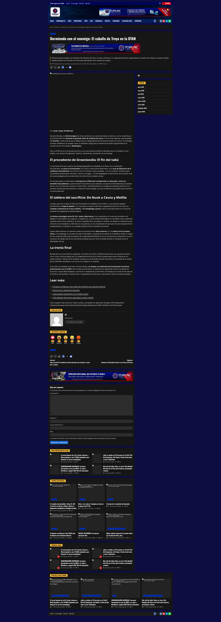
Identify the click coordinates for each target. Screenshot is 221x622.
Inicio (52, 21)
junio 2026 (141, 87)
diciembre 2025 (142, 108)
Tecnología (74, 3)
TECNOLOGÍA (116, 21)
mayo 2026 (141, 91)
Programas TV (60, 21)
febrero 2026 (141, 101)
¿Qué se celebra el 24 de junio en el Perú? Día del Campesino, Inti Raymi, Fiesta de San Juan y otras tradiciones (97, 458)
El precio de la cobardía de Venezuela (66, 290)
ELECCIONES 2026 (127, 21)
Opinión (87, 3)
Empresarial (78, 21)
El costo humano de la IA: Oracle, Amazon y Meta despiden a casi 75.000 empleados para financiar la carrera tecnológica (55, 458)
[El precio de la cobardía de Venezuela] (119, 493)
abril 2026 (141, 94)
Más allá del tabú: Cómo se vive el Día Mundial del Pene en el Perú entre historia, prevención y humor (97, 469)
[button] (160, 3)
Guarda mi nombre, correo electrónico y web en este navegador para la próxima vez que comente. (84, 438)
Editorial (53, 33)
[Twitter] (158, 21)
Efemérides (138, 21)
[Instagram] (161, 21)
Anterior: (70, 362)
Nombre (53, 418)
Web (51, 432)
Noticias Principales (119, 528)
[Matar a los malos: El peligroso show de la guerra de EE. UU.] (91, 493)
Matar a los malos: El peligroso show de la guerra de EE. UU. (90, 505)
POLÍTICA (107, 21)
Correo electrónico (56, 425)
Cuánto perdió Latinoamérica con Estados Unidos (70, 294)
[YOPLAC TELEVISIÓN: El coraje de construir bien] (91, 522)
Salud (68, 3)
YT (52, 64)
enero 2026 (141, 105)
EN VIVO (167, 3)
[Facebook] (155, 21)
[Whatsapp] (169, 21)
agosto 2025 (141, 112)
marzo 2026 (141, 98)
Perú (85, 21)
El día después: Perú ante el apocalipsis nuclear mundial (72, 298)
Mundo (81, 3)
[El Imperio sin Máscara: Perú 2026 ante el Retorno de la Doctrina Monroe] (63, 522)
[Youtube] (163, 21)
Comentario (54, 393)
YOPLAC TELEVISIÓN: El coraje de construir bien (88, 534)
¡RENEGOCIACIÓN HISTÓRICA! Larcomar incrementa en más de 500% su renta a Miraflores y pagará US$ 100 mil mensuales (55, 469)
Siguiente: (117, 361)
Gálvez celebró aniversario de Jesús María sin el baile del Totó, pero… (119, 534)
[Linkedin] (166, 21)
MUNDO (54, 595)
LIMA (91, 21)
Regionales (98, 21)
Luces (69, 21)
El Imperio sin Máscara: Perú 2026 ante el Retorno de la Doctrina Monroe (78, 287)
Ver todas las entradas (75, 322)
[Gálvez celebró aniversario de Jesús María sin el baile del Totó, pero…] (119, 522)
